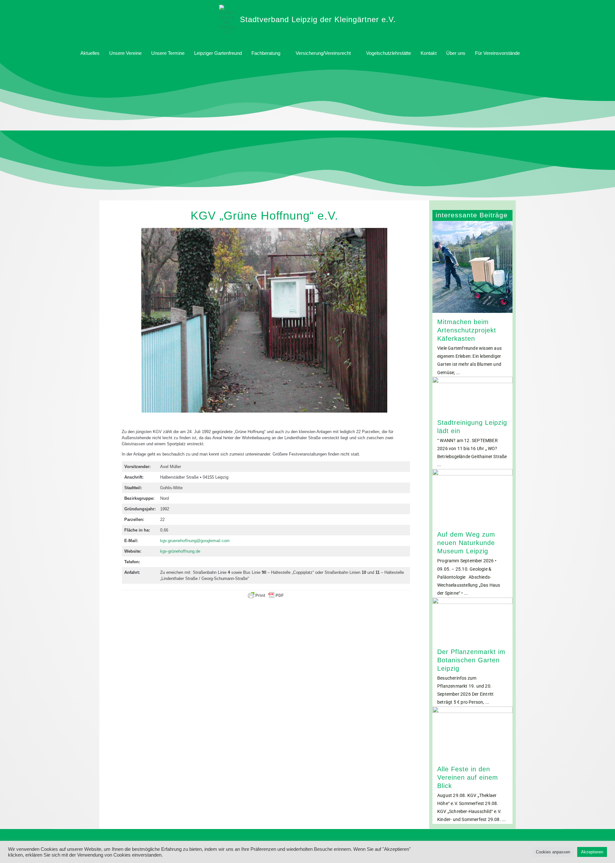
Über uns (455, 53)
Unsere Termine (167, 53)
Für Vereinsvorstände (497, 53)
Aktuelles (90, 53)
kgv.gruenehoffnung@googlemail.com (195, 540)
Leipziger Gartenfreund (218, 53)
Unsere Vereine (125, 53)
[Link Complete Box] (472, 299)
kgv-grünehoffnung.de (180, 551)
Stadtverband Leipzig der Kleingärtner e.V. (318, 19)
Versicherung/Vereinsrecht (323, 53)
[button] (532, 53)
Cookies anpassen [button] (553, 852)
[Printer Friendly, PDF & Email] (266, 595)
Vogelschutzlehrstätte (388, 53)
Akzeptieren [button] (592, 852)
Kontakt (429, 53)
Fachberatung (265, 53)
